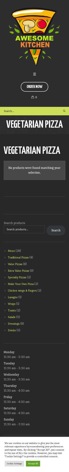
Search (56, 230)
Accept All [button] (33, 463)
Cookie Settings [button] (14, 463)
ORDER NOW (34, 87)
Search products (14, 223)
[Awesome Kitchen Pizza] (34, 36)
